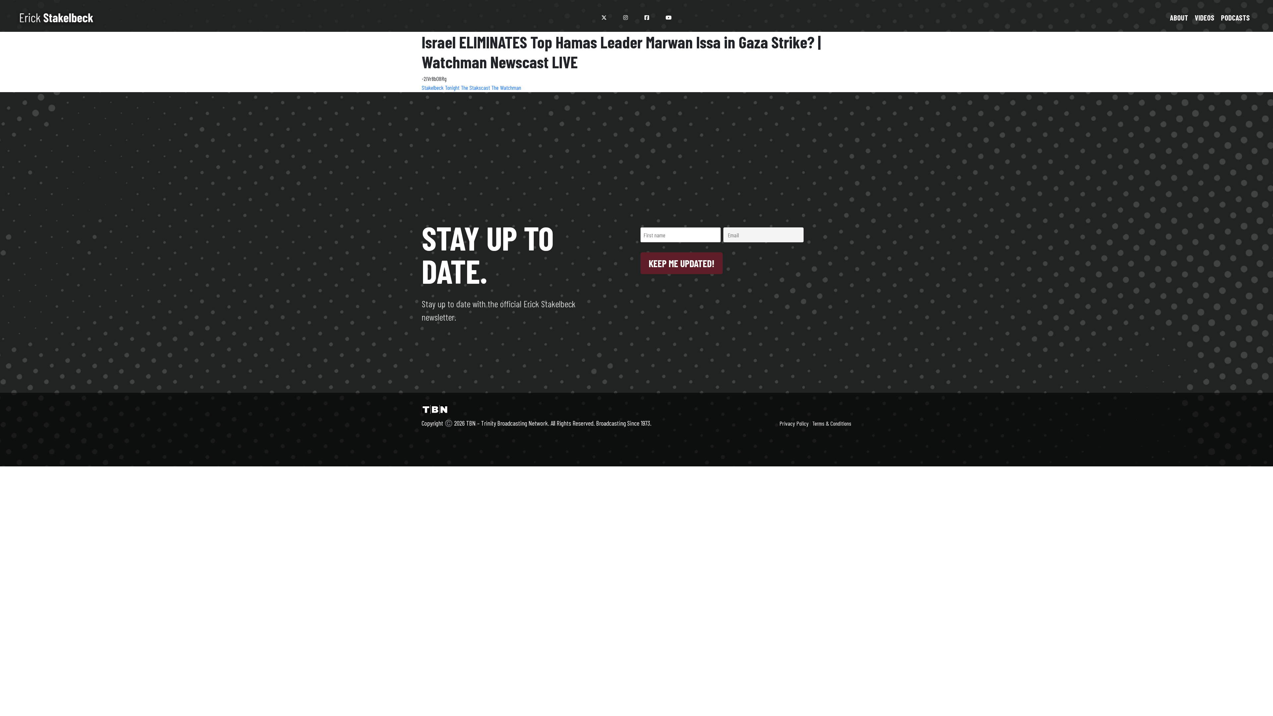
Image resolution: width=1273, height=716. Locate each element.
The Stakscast (476, 87)
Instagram (625, 18)
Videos (1204, 17)
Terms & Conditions (831, 423)
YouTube (669, 18)
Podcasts (1235, 17)
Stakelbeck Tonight (441, 87)
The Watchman (506, 87)
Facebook (646, 18)
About (1179, 17)
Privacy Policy (794, 423)
